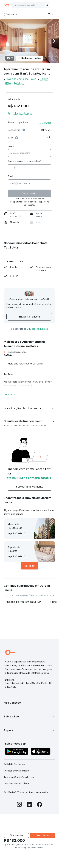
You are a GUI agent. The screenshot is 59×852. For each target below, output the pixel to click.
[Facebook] (39, 805)
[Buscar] (47, 5)
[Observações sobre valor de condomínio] (23, 130)
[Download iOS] (41, 752)
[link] (25, 363)
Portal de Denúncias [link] (14, 764)
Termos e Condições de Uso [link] (19, 777)
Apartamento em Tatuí (22, 595)
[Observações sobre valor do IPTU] (16, 137)
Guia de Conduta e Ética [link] (16, 783)
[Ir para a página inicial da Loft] (7, 5)
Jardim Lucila (44, 595)
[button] (29, 41)
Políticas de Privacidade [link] (16, 770)
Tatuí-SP (19, 82)
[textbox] (30, 5)
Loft (6, 595)
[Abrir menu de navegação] (53, 5)
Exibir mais (9, 394)
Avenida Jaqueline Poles (21, 79)
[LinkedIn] (29, 805)
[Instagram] (19, 805)
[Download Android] (16, 752)
